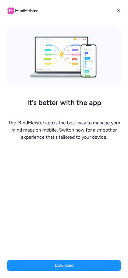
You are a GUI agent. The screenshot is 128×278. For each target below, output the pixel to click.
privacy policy (77, 243)
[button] (64, 139)
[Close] (118, 11)
